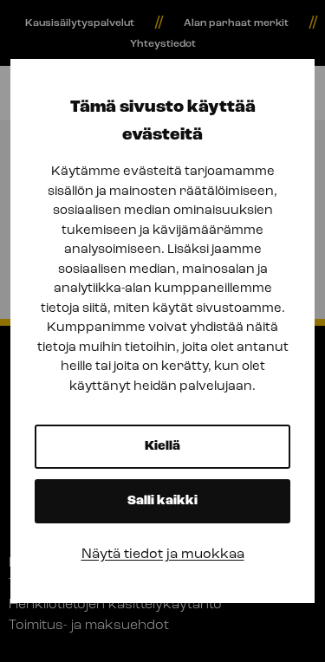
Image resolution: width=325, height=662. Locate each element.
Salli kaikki (162, 501)
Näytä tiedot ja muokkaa (162, 554)
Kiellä (162, 446)
